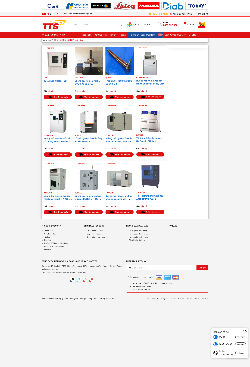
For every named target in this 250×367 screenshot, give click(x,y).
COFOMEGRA (142, 78)
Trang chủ (86, 35)
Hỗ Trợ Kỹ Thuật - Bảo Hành (142, 35)
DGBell (78, 193)
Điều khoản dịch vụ (137, 240)
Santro (47, 78)
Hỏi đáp (123, 35)
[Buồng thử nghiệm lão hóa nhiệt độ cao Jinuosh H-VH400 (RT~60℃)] (119, 176)
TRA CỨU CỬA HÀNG (141, 24)
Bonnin (139, 135)
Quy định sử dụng (94, 234)
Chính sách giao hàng (96, 237)
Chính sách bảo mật (95, 231)
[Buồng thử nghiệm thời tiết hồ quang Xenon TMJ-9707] (58, 118)
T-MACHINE (49, 135)
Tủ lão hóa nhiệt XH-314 (55, 81)
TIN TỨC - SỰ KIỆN (158, 14)
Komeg (78, 135)
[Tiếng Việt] (44, 13)
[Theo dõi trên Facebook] (72, 279)
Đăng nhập (203, 14)
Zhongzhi (141, 193)
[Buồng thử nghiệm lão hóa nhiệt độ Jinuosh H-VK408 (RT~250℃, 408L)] (119, 118)
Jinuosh (109, 135)
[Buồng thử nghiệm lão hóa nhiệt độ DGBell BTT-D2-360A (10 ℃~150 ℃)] (89, 176)
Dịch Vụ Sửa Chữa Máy (175, 35)
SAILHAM (79, 78)
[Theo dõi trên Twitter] (79, 279)
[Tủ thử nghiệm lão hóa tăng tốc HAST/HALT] (89, 118)
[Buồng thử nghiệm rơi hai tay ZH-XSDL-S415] (89, 61)
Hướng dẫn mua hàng (138, 231)
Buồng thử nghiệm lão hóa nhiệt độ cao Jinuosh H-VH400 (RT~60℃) (118, 199)
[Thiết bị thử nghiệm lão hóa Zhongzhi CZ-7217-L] (150, 176)
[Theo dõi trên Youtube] (92, 279)
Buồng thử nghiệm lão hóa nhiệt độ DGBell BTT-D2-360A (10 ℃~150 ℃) (88, 199)
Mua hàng (240, 344)
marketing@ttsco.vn (78, 272)
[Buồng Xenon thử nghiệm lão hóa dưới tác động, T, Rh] (150, 61)
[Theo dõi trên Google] (85, 279)
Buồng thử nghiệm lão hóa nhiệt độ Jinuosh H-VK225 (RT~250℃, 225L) (57, 199)
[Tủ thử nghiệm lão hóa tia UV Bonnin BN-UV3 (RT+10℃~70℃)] (150, 118)
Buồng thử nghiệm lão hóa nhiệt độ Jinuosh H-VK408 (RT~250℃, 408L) (118, 141)
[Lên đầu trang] (245, 55)
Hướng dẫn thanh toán (138, 234)
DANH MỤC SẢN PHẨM (55, 35)
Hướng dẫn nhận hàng (138, 237)
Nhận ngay (241, 337)
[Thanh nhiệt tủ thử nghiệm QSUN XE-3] (119, 61)
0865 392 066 (170, 25)
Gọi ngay (240, 353)
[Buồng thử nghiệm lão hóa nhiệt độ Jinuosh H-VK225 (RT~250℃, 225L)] (58, 176)
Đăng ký (202, 268)
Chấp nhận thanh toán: (137, 277)
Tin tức (113, 35)
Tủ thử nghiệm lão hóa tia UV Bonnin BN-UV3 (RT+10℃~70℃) (149, 141)
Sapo (114, 299)
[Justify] (120, 24)
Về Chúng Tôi (101, 35)
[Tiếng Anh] (49, 13)
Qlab (108, 78)
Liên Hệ (192, 35)
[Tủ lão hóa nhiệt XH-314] (58, 61)
